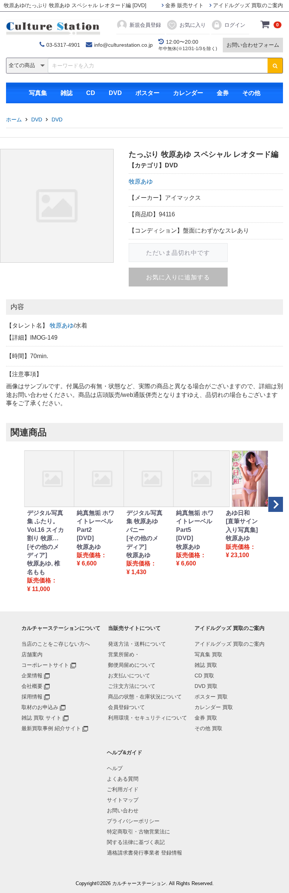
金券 (223, 93)
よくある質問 (122, 779)
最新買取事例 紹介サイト (51, 728)
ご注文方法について (131, 686)
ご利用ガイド (122, 789)
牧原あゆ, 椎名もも (43, 567)
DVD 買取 (206, 686)
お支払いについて (129, 675)
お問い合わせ (122, 810)
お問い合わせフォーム (253, 45)
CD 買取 (204, 675)
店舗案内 (32, 654)
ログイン (234, 25)
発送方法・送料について (137, 644)
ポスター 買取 (211, 697)
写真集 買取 (208, 654)
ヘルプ (115, 768)
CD (90, 93)
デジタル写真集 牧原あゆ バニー (144, 521)
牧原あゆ (141, 181)
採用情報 (32, 697)
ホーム (14, 119)
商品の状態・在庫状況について (145, 697)
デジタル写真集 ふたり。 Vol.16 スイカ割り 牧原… (45, 525)
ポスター (147, 93)
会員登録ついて (126, 707)
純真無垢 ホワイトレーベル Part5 (195, 521)
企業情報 (32, 675)
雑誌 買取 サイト (41, 718)
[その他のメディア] (43, 551)
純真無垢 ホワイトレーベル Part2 (95, 521)
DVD (115, 93)
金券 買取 (206, 718)
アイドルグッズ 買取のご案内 (247, 5)
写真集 (38, 93)
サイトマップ (122, 800)
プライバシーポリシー (133, 821)
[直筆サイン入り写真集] (242, 525)
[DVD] (85, 538)
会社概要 (32, 686)
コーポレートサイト (45, 665)
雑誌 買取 (206, 665)
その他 (251, 93)
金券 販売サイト (184, 5)
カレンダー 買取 (214, 707)
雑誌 (67, 93)
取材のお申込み (39, 707)
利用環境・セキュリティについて (147, 718)
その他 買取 (208, 728)
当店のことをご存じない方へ (55, 644)
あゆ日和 (238, 513)
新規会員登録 (145, 25)
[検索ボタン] (275, 65)
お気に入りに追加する (178, 277)
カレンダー (188, 93)
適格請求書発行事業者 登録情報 (144, 853)
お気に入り (192, 25)
